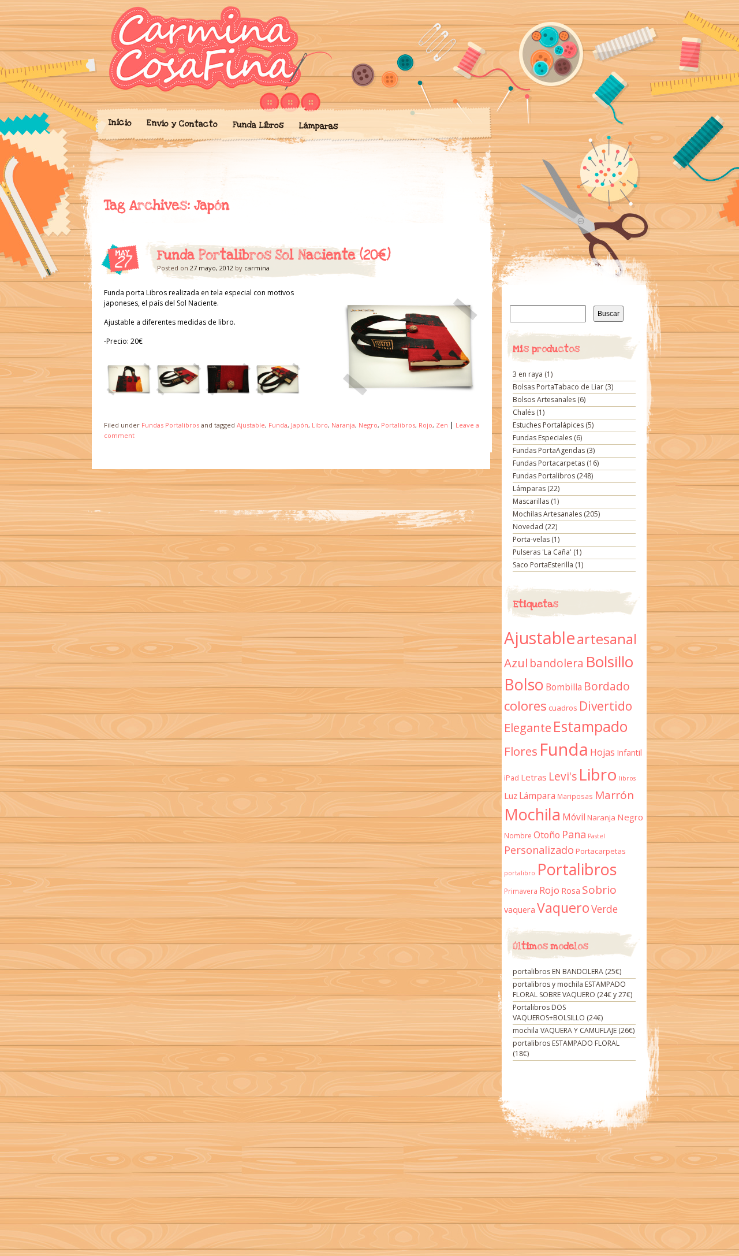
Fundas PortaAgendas (549, 450)
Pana (574, 834)
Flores (521, 751)
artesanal (607, 639)
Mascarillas (531, 501)
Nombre (518, 836)
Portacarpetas (601, 851)
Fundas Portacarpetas (549, 463)
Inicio (119, 122)
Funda (278, 425)
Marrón (614, 794)
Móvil (573, 817)
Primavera (521, 891)
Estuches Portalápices (548, 425)
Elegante (527, 727)
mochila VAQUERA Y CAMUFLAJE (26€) (574, 1030)
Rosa (570, 890)
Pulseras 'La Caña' (542, 552)
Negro (368, 425)
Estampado (590, 726)
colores (525, 706)
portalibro (519, 873)
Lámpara (537, 795)
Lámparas (318, 126)
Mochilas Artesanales (547, 514)
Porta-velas (531, 539)
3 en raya (528, 374)
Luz (510, 795)
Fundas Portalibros (170, 425)
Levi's (562, 776)
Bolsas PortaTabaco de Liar (558, 387)
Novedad (528, 527)
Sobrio (599, 889)
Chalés (524, 412)
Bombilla (564, 687)
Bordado (607, 686)
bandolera (556, 663)
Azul (516, 663)
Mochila (532, 814)
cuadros (562, 708)
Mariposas (575, 796)
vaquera (519, 909)
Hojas (602, 752)
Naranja (343, 425)
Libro (320, 425)
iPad (511, 778)
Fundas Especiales (542, 438)
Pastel (596, 836)
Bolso (524, 684)
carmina (257, 267)
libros (627, 778)
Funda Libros (257, 125)
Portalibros (398, 425)
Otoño (546, 834)
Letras (534, 777)
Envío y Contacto (181, 123)
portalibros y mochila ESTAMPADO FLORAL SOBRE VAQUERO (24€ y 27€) (572, 989)
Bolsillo (609, 661)
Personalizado (539, 850)
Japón (299, 425)
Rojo (425, 425)
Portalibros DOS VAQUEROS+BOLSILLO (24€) (558, 1012)
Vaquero (563, 907)
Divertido (605, 706)
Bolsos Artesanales (544, 399)
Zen (442, 425)
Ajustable (251, 425)
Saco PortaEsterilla (543, 565)
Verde (604, 909)
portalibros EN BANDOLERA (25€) (567, 971)
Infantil (629, 752)
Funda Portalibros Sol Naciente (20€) (274, 255)
